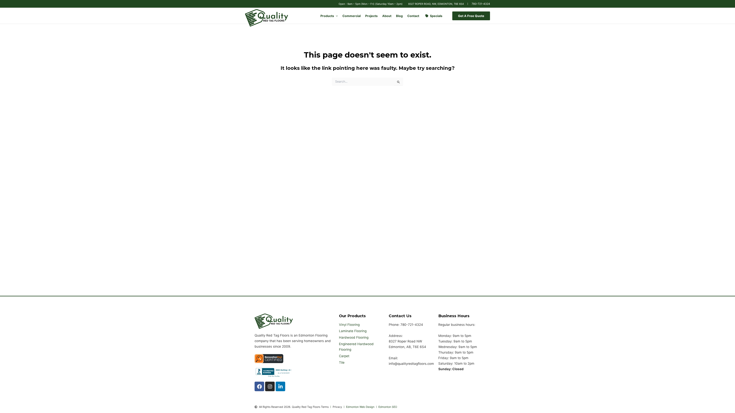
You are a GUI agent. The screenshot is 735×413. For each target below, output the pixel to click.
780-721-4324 (481, 3)
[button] (336, 16)
